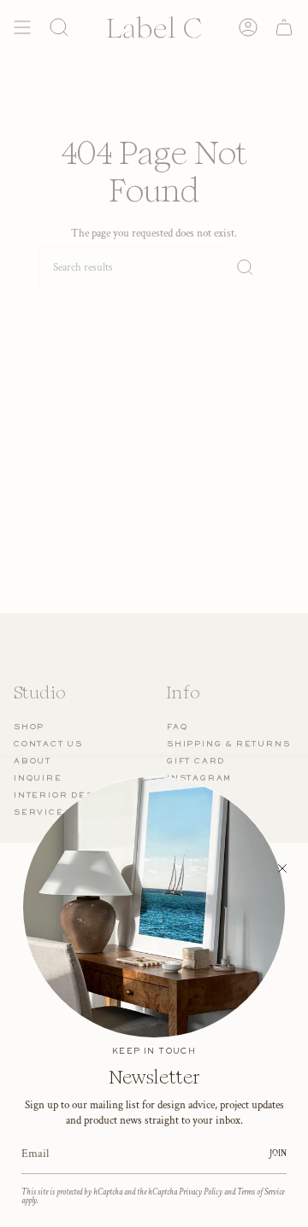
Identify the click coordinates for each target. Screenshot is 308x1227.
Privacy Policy (200, 1192)
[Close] (282, 868)
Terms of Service (260, 1192)
